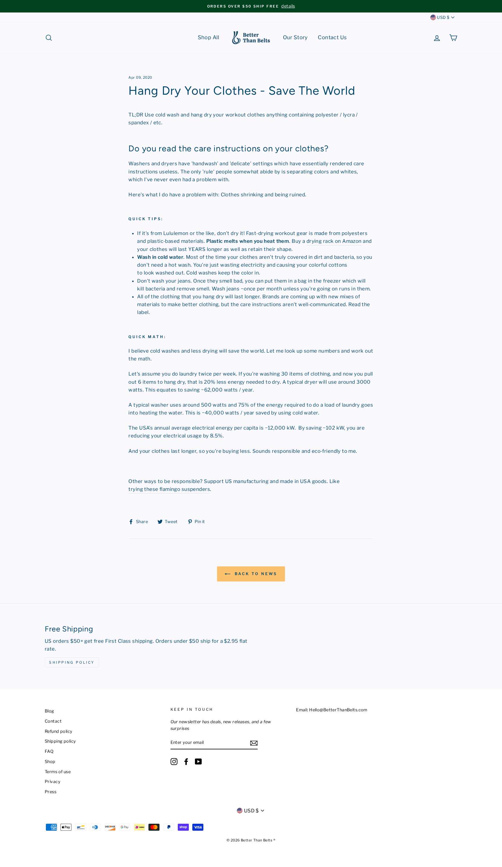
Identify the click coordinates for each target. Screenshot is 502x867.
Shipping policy (60, 741)
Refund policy (59, 731)
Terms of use (58, 771)
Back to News (255, 573)
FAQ (49, 751)
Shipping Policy (72, 662)
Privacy (52, 781)
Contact (53, 721)
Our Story (295, 37)
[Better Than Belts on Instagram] (174, 761)
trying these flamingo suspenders (169, 489)
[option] (251, 6)
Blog (49, 711)
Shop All (208, 37)
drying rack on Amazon (334, 241)
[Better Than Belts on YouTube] (198, 761)
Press (50, 791)
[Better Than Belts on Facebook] (186, 761)
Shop (50, 761)
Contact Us (332, 37)
